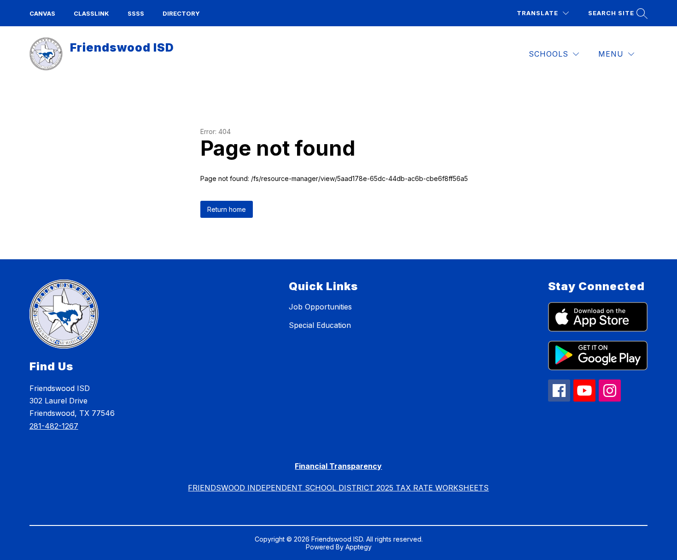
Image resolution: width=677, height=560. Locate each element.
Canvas (42, 13)
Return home (226, 209)
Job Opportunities (320, 306)
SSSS (136, 13)
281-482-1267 (53, 426)
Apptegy (358, 547)
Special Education (320, 325)
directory (181, 13)
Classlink (91, 13)
